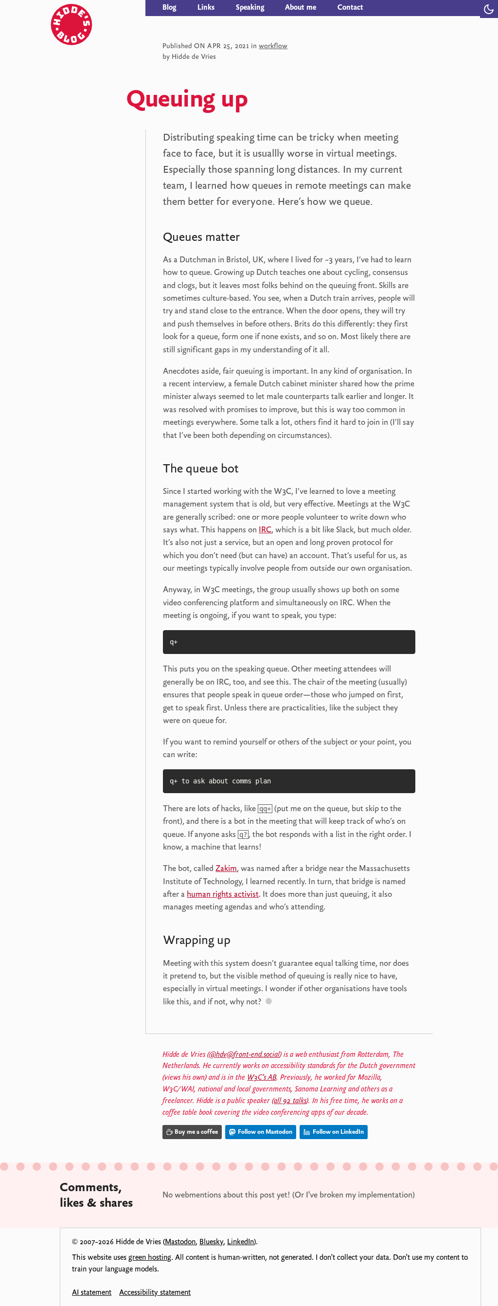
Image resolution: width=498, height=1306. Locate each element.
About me (300, 7)
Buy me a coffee (196, 1131)
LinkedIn (240, 1241)
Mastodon (180, 1241)
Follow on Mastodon (264, 1131)
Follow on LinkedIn (337, 1131)
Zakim (226, 868)
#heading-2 (256, 470)
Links (205, 7)
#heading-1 (257, 238)
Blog (169, 7)
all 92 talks (290, 1100)
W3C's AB (261, 1077)
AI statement (91, 1292)
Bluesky (211, 1241)
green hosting (149, 1257)
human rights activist (223, 894)
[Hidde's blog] (99, 8)
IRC (265, 529)
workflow (273, 45)
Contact (350, 7)
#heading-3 (248, 941)
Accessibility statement (155, 1292)
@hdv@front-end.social (244, 1054)
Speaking (250, 7)
